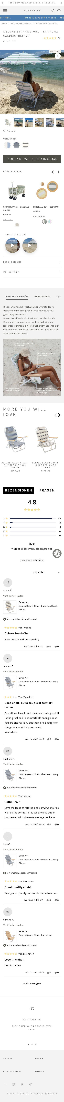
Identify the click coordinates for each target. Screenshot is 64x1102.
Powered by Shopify (45, 1094)
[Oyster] (17, 225)
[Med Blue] (7, 145)
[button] (52, 38)
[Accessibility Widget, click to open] (57, 553)
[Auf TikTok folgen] (30, 1084)
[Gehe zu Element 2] (18, 122)
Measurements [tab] (42, 296)
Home (4, 24)
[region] (32, 1020)
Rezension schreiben (37, 561)
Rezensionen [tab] (19, 491)
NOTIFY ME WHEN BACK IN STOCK (32, 159)
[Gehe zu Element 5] (49, 122)
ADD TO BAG (39, 216)
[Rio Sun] (49, 221)
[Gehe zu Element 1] (7, 122)
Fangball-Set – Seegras (46, 207)
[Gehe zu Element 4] (39, 122)
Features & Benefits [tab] (17, 296)
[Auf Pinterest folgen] (22, 1084)
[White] (25, 145)
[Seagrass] (44, 221)
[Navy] (16, 145)
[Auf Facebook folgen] (5, 1084)
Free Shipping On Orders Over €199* (32, 3)
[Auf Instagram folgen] (13, 1084)
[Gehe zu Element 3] (28, 122)
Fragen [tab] (48, 491)
